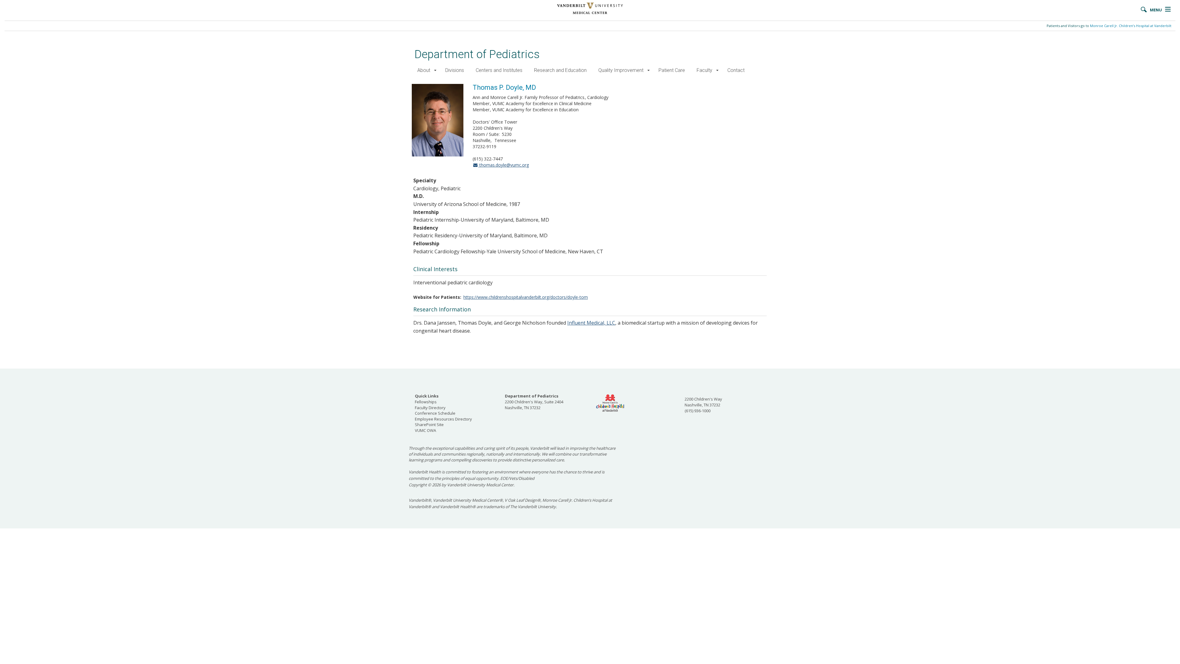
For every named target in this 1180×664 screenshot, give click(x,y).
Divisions (454, 70)
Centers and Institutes (499, 70)
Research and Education (560, 70)
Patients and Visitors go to (1109, 25)
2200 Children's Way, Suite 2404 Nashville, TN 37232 (534, 401)
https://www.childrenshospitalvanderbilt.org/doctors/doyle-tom (525, 297)
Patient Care (672, 70)
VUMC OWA (425, 430)
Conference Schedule (435, 413)
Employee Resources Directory (443, 419)
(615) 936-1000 (697, 410)
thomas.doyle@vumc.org (503, 165)
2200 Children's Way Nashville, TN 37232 (703, 402)
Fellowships (426, 402)
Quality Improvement (620, 70)
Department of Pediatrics (477, 54)
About (423, 70)
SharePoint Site (429, 424)
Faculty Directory (430, 407)
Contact (736, 70)
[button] (435, 70)
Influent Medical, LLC (591, 322)
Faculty (704, 70)
